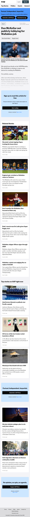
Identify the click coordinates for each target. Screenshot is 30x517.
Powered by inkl (15, 513)
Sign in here (19, 112)
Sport (3, 24)
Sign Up (25, 2)
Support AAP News (15, 487)
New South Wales (6, 38)
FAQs (14, 509)
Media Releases (15, 511)
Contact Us (23, 509)
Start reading (15, 108)
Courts (20, 6)
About (18, 509)
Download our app (21, 17)
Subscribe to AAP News (8, 17)
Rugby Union (15, 38)
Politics (13, 6)
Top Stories (4, 6)
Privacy (9, 509)
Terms (5, 509)
